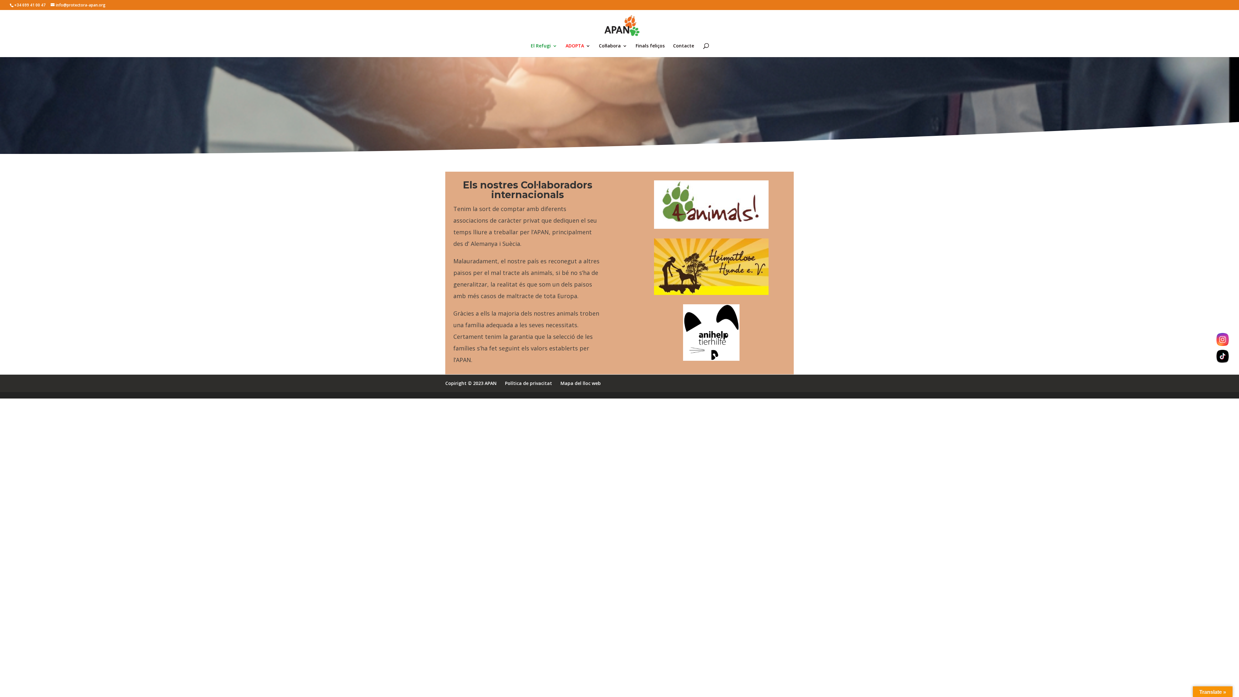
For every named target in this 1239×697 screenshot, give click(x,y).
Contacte (683, 46)
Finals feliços (650, 46)
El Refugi (541, 46)
